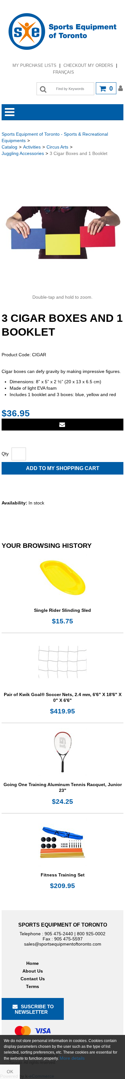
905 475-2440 (59, 933)
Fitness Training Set (63, 874)
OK (10, 1071)
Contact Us (33, 978)
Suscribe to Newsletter (34, 1009)
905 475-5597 (68, 938)
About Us (32, 971)
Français (63, 72)
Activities (32, 147)
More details (72, 1058)
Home (32, 963)
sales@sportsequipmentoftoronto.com (62, 944)
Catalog (9, 147)
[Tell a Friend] (62, 425)
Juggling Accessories (23, 153)
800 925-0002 (91, 933)
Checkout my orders (88, 65)
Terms (32, 986)
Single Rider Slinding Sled (62, 610)
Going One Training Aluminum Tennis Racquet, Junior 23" (63, 787)
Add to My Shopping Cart (62, 468)
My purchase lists (34, 65)
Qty (5, 453)
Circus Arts (57, 147)
